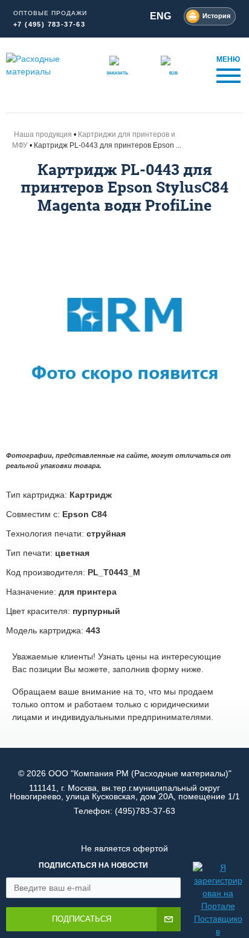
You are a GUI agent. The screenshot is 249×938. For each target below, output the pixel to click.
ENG (160, 16)
